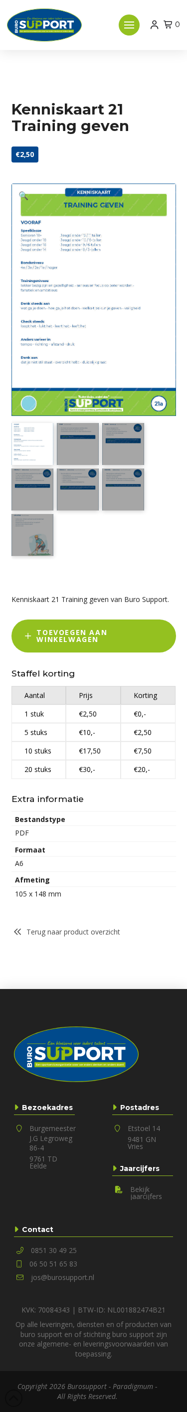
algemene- (54, 1343)
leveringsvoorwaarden (119, 1343)
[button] (129, 25)
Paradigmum (133, 1386)
